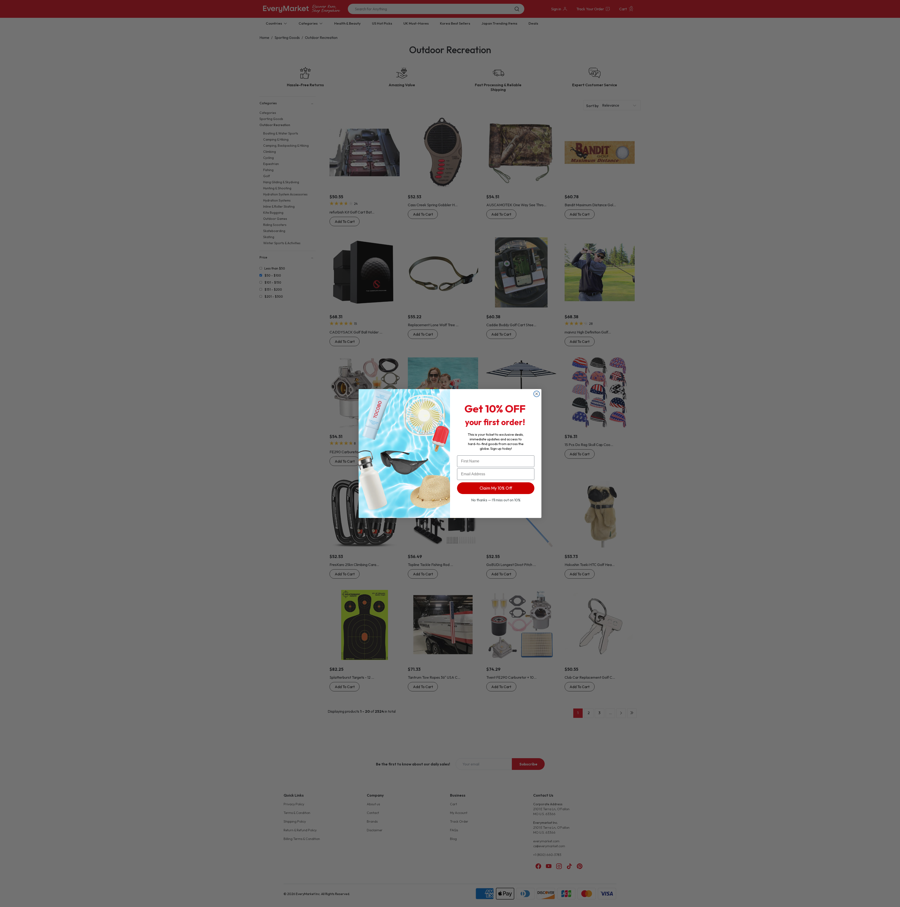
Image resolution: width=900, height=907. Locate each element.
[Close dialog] (537, 394)
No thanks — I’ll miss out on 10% (496, 500)
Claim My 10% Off (496, 488)
